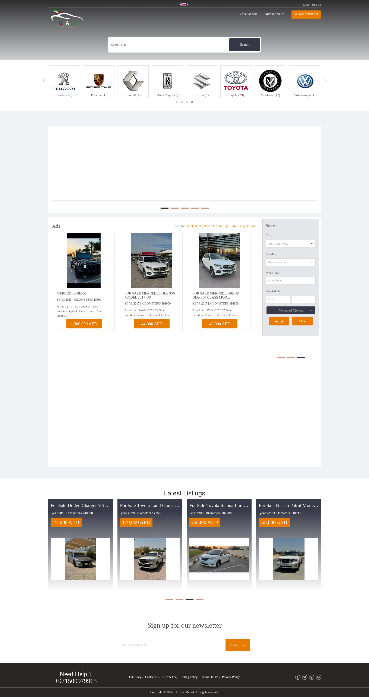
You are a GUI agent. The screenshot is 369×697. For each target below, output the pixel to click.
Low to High (220, 226)
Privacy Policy (231, 677)
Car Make (271, 254)
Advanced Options (290, 310)
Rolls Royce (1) (167, 95)
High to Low (248, 226)
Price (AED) (273, 291)
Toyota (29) (236, 95)
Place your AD (306, 14)
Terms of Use (209, 677)
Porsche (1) (98, 95)
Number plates (274, 14)
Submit (279, 321)
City (268, 235)
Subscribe (237, 645)
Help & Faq (169, 677)
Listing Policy (189, 677)
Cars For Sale (249, 14)
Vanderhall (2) (270, 95)
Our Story (135, 677)
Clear (302, 321)
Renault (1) (133, 95)
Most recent (194, 226)
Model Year (272, 272)
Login (306, 4)
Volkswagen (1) (304, 95)
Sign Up (316, 4)
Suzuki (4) (202, 95)
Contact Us (151, 677)
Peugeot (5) (64, 95)
